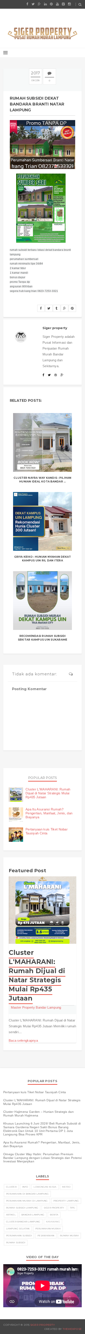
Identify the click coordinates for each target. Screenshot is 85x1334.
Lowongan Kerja (45, 1186)
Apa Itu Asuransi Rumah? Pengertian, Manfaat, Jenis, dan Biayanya (49, 813)
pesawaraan (45, 1235)
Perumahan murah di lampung (27, 1200)
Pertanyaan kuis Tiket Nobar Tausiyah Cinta (47, 831)
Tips (72, 1207)
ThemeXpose (72, 1329)
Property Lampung (66, 1200)
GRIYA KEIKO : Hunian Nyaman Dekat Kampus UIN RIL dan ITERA (42, 558)
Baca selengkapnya (23, 1040)
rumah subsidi (15, 1242)
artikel (11, 1214)
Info (25, 1186)
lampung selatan (18, 1228)
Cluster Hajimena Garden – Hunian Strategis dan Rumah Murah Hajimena (38, 1113)
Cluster (11, 1186)
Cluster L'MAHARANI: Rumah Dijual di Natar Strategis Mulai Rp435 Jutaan (48, 793)
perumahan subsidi (19, 1235)
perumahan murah (48, 1228)
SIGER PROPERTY (42, 1324)
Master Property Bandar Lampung (36, 1007)
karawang (53, 1221)
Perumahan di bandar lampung (27, 1193)
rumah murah (69, 1235)
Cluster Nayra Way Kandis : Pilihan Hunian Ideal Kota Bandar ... (42, 479)
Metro (66, 1186)
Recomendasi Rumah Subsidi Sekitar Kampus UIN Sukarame (42, 637)
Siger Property (54, 1207)
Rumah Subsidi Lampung (22, 1207)
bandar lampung (32, 1214)
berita (54, 1214)
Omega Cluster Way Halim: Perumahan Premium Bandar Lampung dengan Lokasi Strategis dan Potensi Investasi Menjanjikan (42, 1157)
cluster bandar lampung (23, 1221)
